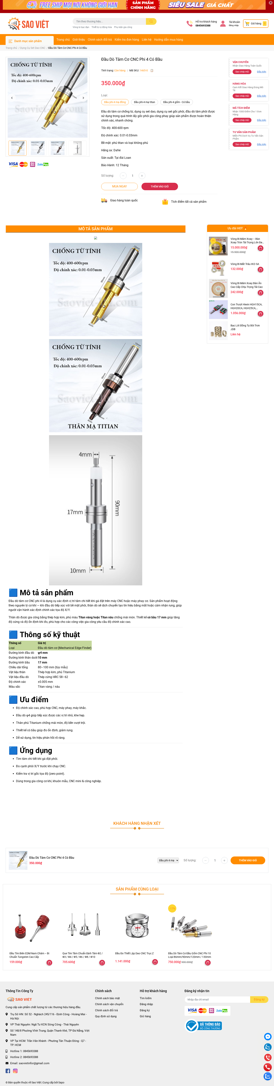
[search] (151, 21)
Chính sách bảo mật (107, 998)
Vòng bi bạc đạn (81, 27)
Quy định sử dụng (105, 1016)
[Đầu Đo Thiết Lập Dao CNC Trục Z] (137, 926)
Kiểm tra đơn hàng (127, 39)
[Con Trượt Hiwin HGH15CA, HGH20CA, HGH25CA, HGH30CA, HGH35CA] (218, 309)
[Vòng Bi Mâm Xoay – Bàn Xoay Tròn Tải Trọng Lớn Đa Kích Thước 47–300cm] (218, 246)
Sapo (61, 1082)
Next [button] (83, 98)
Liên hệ (146, 39)
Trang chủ (63, 39)
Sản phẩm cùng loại (137, 889)
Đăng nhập (234, 25)
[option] (47, 98)
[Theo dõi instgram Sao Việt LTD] (15, 1070)
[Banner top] (137, 6)
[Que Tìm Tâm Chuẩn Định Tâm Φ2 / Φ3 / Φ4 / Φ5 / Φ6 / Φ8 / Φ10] (84, 926)
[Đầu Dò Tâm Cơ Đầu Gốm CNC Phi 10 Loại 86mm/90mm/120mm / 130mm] (190, 926)
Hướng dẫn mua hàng (168, 39)
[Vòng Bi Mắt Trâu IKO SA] (218, 267)
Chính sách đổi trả (100, 39)
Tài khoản (234, 21)
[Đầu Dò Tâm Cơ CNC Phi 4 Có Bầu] (47, 98)
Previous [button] (12, 98)
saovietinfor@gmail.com (34, 1063)
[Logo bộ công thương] (203, 1025)
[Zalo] (268, 1047)
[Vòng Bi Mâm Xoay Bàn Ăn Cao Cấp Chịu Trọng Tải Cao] (218, 288)
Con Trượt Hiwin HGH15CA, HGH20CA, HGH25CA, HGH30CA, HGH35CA (246, 308)
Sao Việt (36, 1082)
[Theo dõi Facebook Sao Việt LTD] (8, 1070)
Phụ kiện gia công (123, 27)
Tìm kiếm (146, 998)
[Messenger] (268, 1037)
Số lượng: (107, 175)
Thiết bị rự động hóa (102, 27)
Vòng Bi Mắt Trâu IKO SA (245, 264)
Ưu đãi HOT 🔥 (237, 228)
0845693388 (203, 25)
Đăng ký (145, 1010)
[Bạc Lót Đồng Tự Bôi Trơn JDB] (218, 330)
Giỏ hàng (145, 1016)
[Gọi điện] (268, 1058)
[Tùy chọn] (260, 248)
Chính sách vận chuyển (109, 1004)
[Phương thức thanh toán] (28, 164)
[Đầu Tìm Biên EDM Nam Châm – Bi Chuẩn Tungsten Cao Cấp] (31, 926)
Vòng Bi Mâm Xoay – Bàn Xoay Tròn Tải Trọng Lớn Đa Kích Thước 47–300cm (246, 242)
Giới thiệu (79, 39)
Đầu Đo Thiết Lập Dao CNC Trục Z (134, 953)
